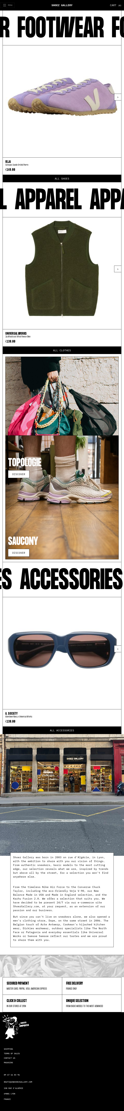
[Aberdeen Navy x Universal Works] (62, 653)
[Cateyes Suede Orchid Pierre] (62, 101)
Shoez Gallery (62, 5)
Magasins (8, 1062)
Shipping (8, 1049)
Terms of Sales (12, 1053)
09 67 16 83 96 (12, 1075)
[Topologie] (62, 418)
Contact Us (9, 1058)
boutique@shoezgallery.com (18, 1082)
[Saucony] (62, 497)
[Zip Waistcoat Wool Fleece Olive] (62, 273)
